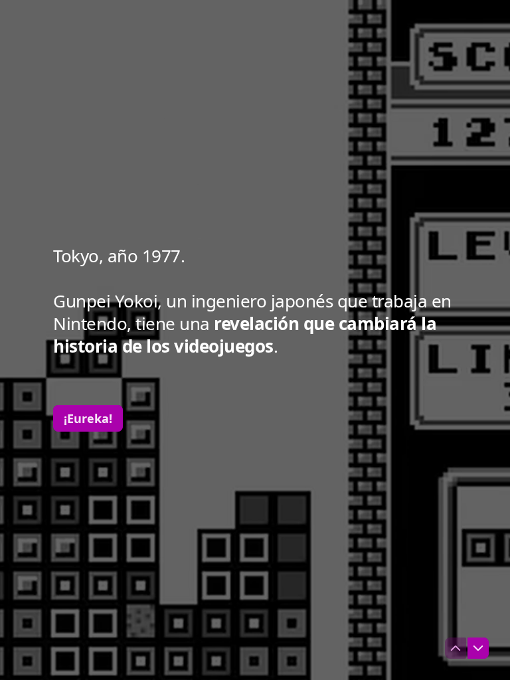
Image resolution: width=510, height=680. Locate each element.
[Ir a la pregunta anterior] (455, 648)
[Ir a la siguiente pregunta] (478, 648)
